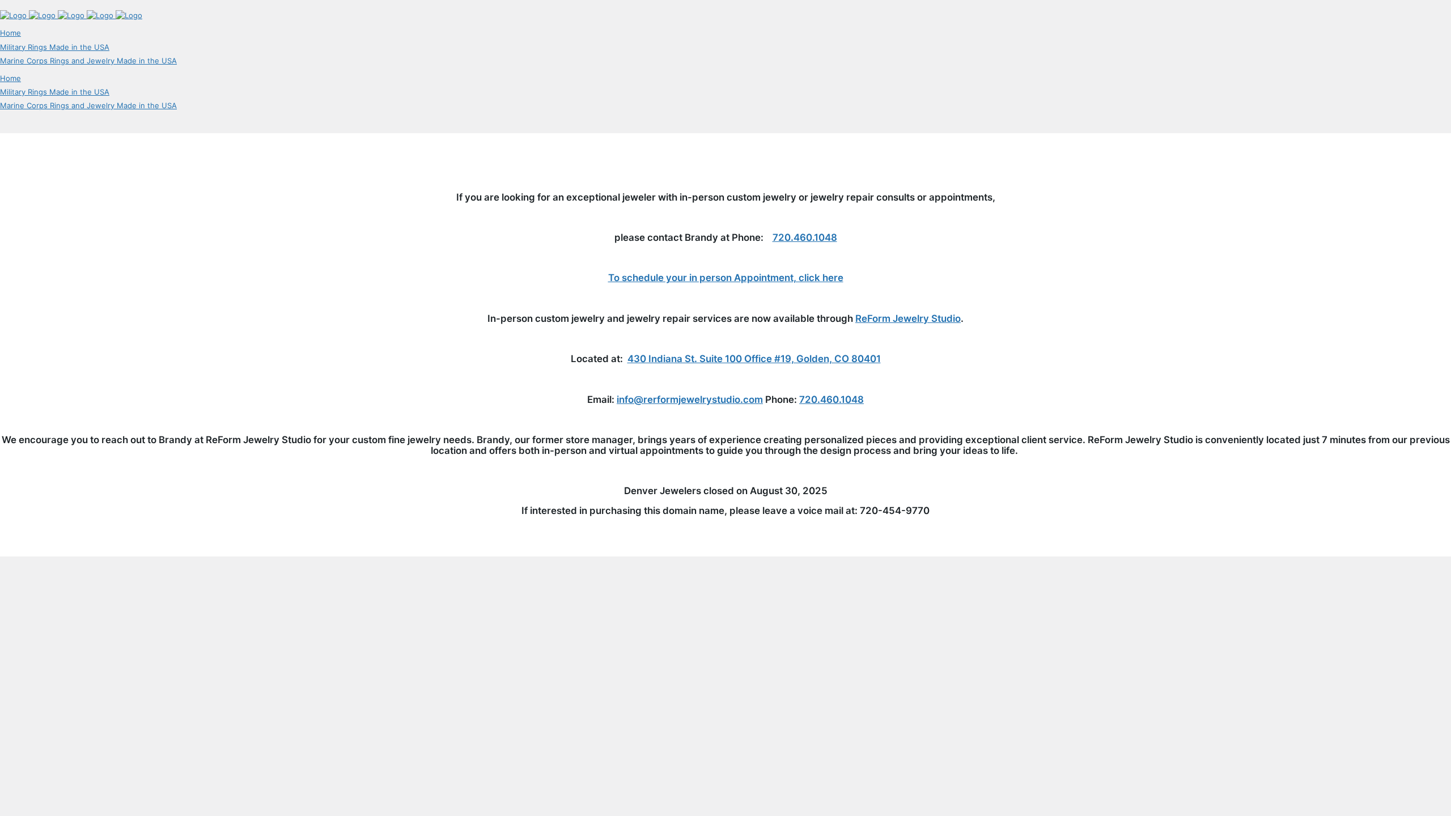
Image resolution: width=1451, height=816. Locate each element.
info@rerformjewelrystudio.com (690, 399)
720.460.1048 (805, 237)
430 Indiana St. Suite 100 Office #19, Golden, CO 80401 (754, 358)
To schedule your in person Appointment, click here (725, 277)
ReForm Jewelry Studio (908, 318)
